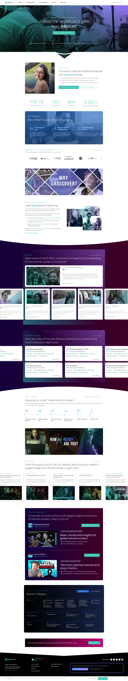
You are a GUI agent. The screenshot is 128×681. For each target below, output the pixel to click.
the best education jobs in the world (40, 228)
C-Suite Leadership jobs (51, 614)
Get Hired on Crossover (67, 87)
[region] (64, 678)
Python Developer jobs (83, 604)
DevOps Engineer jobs (71, 604)
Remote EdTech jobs (89, 626)
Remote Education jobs (90, 624)
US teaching (41, 220)
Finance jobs (29, 624)
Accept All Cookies (103, 678)
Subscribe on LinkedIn (89, 525)
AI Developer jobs (58, 604)
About (20, 2)
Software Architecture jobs (32, 615)
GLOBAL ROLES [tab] (83, 591)
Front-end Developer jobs (71, 605)
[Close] (125, 678)
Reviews (54, 2)
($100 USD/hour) (41, 351)
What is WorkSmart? (35, 671)
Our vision (94, 116)
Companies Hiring (35, 666)
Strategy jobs (88, 617)
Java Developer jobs (82, 600)
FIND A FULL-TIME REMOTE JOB (63, 33)
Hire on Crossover (87, 87)
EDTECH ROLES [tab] (95, 591)
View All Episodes (91, 555)
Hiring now (97, 150)
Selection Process (55, 666)
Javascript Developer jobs (83, 601)
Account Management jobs (71, 624)
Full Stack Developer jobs (71, 606)
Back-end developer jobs (59, 606)
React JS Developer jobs (83, 605)
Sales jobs (68, 626)
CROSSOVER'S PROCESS (93, 396)
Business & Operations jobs (90, 615)
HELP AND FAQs (10, 670)
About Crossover (35, 664)
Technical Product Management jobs (53, 624)
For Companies (43, 2)
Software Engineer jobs (59, 602)
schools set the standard (44, 224)
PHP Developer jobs (82, 602)
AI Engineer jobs (58, 605)
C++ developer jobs (70, 601)
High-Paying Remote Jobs (56, 664)
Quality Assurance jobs (47, 606)
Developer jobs (69, 602)
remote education (49, 218)
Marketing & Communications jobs (72, 627)
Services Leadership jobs (70, 615)
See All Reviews (95, 255)
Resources (63, 2)
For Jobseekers (30, 2)
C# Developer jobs (70, 600)
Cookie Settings (92, 678)
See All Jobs (96, 335)
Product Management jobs (51, 626)
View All (98, 461)
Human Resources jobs (90, 614)
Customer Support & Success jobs (72, 614)
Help (114, 2)
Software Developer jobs (95, 602)
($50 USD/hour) (81, 367)
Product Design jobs (47, 605)
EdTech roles (58, 218)
